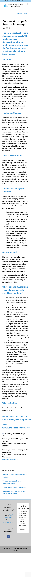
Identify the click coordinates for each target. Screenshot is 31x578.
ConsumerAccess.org (9, 459)
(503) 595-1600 (16, 416)
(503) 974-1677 (15, 0)
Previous (19, 14)
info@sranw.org (23, 0)
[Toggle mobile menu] (28, 4)
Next (25, 14)
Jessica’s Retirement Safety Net (14, 487)
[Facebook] (8, 536)
